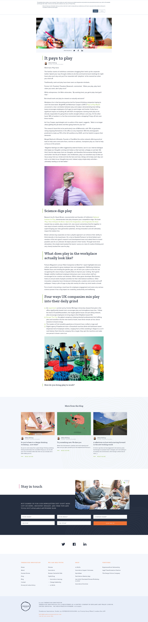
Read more (29, 456)
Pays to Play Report (93, 105)
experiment (52, 308)
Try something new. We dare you (69, 442)
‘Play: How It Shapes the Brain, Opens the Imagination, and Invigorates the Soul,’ (71, 222)
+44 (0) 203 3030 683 (46, 616)
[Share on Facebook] (78, 50)
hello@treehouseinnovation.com (50, 614)
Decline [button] (102, 11)
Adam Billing (52, 63)
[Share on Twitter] (74, 50)
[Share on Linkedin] (82, 50)
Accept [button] (95, 11)
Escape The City (51, 317)
